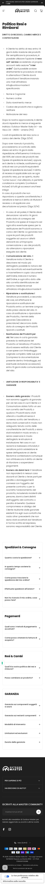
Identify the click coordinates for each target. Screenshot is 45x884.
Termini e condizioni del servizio (22, 868)
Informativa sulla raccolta (14, 881)
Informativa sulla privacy (30, 865)
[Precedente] (3, 3)
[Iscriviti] (38, 812)
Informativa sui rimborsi (14, 865)
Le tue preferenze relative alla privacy (24, 876)
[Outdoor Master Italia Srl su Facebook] (3, 829)
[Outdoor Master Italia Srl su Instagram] (9, 829)
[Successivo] (41, 3)
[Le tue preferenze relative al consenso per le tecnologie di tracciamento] (2, 663)
